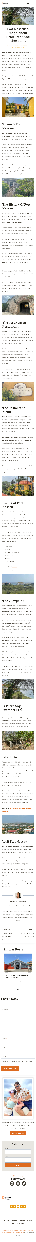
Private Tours (18, 1223)
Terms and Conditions (16, 1230)
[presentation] (18, 963)
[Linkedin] (21, 1206)
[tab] (17, 989)
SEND (18, 1165)
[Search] (27, 1213)
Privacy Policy (10, 1232)
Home (6, 1220)
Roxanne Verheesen (14, 45)
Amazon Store (19, 1232)
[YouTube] (24, 1206)
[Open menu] (28, 3)
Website (4, 1056)
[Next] (29, 970)
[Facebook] (11, 1206)
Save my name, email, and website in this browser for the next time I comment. (18, 1062)
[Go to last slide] (6, 970)
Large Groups (26, 1220)
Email (4, 1047)
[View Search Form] (32, 3)
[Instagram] (14, 1206)
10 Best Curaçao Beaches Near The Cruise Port (8, 934)
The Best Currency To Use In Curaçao (27, 933)
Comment (5, 1009)
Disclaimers (5, 1230)
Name (4, 1039)
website (14, 567)
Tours (14, 1220)
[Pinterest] (18, 1206)
